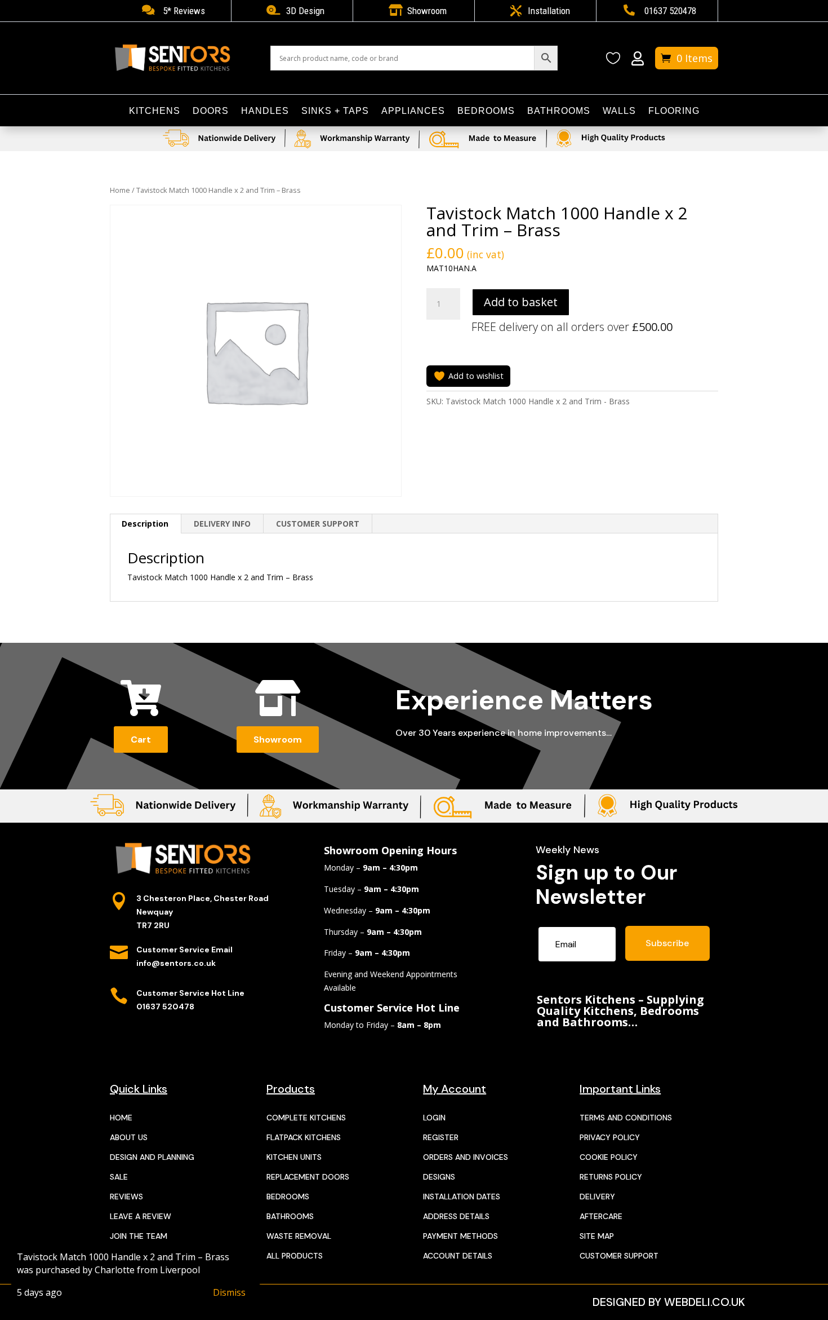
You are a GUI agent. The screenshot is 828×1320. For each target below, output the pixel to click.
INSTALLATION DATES (461, 1196)
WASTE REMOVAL (298, 1236)
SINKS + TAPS (335, 111)
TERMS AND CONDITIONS (626, 1117)
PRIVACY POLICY (610, 1137)
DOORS (211, 111)
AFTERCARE (601, 1216)
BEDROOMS (486, 111)
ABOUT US (129, 1137)
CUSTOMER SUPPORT (619, 1256)
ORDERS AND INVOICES (465, 1157)
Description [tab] (145, 523)
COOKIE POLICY (609, 1157)
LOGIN (434, 1117)
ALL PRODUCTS (294, 1256)
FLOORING (674, 111)
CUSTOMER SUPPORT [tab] (317, 523)
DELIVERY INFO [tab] (222, 523)
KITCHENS (154, 111)
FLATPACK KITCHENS (303, 1137)
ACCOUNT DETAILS (457, 1256)
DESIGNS (439, 1177)
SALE (119, 1177)
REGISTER (440, 1137)
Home (120, 190)
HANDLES (265, 111)
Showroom (277, 739)
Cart (141, 739)
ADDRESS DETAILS (456, 1216)
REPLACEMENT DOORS (307, 1177)
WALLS (619, 111)
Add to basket (521, 302)
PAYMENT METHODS (460, 1236)
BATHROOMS (558, 111)
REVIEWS (126, 1196)
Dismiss (229, 1292)
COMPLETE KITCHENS (306, 1117)
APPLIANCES (413, 111)
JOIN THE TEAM (138, 1236)
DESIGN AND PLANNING (152, 1157)
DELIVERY (597, 1196)
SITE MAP (597, 1236)
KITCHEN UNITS (294, 1157)
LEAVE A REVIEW (140, 1216)
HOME (121, 1117)
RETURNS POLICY (611, 1177)
